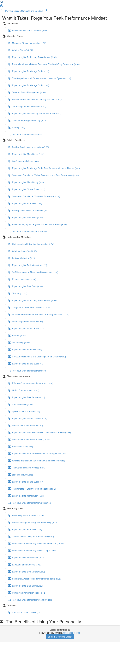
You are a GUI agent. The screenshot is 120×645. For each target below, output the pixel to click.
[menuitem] (2, 6)
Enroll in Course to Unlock (60, 636)
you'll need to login (71, 632)
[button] (2, 2)
